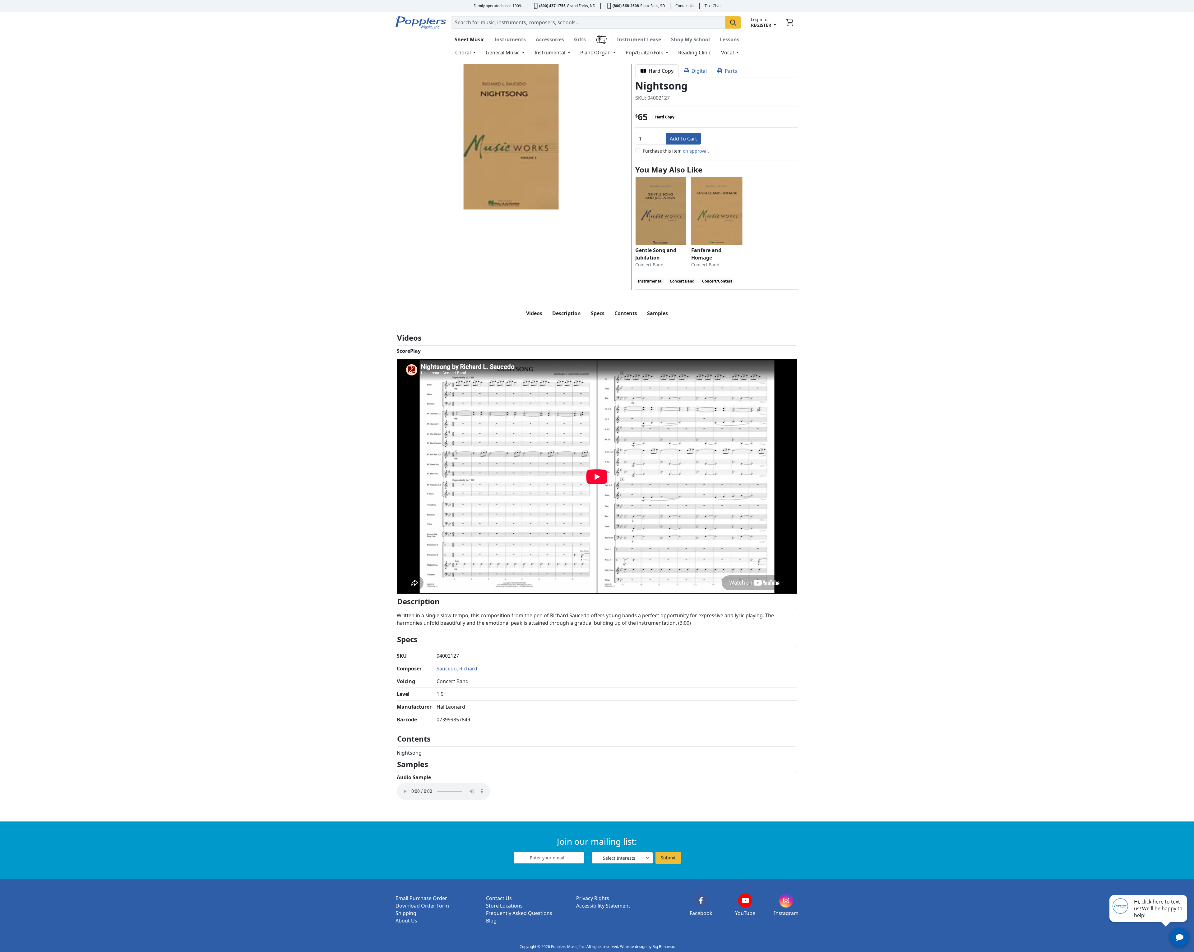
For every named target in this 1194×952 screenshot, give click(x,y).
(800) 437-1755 (552, 5)
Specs (597, 313)
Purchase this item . (676, 151)
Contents (625, 313)
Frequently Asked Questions (519, 913)
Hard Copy (659, 70)
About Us (406, 920)
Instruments (510, 39)
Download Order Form (422, 905)
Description (566, 313)
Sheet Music (469, 39)
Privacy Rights (592, 898)
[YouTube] (745, 901)
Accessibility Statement (603, 905)
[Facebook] (701, 901)
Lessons (729, 39)
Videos (534, 313)
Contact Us (684, 5)
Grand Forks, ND (581, 5)
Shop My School (690, 39)
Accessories (550, 39)
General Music (503, 52)
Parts (729, 70)
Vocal (728, 52)
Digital (698, 70)
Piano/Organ (596, 52)
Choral (463, 52)
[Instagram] (786, 901)
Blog (491, 920)
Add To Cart (683, 138)
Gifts (580, 39)
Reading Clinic (694, 52)
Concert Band (682, 281)
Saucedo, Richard (457, 668)
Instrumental (551, 52)
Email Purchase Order (421, 898)
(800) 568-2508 (626, 5)
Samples (657, 313)
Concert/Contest (717, 281)
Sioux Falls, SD (652, 5)
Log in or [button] (761, 22)
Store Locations (504, 905)
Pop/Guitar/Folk (645, 52)
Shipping (406, 913)
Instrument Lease (639, 39)
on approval (695, 151)
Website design (633, 946)
